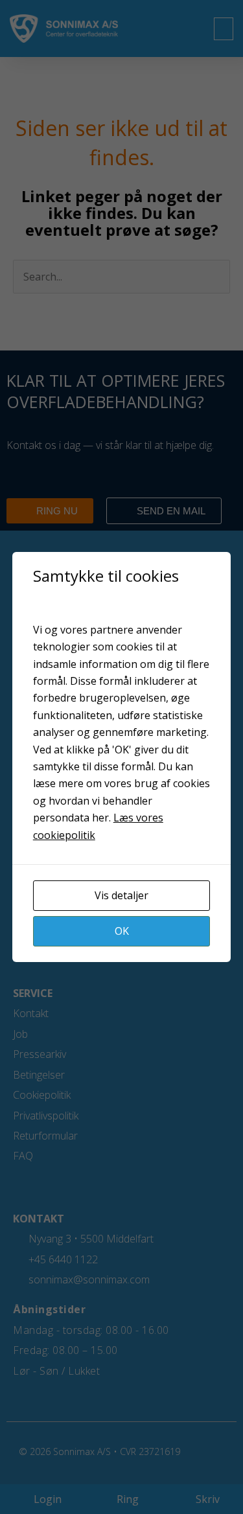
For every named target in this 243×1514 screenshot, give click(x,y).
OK (122, 931)
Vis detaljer (121, 895)
